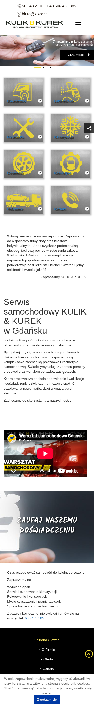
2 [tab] (37, 69)
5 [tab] (66, 69)
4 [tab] (56, 69)
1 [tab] (27, 69)
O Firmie (48, 649)
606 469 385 (34, 618)
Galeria (48, 669)
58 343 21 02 (33, 6)
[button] (89, 128)
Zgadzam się (47, 699)
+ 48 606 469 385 (61, 6)
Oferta (48, 659)
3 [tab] (47, 69)
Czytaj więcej (76, 54)
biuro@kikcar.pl (35, 14)
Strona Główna (48, 640)
